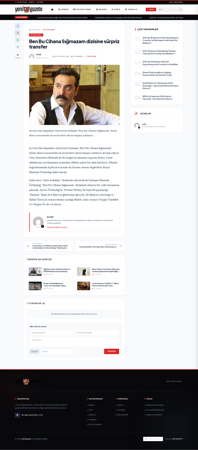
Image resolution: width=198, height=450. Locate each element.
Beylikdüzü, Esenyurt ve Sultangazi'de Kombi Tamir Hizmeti (115, 17)
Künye (31, 2)
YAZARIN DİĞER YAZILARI (57, 227)
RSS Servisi (122, 415)
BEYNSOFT (177, 439)
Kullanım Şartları (155, 410)
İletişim (40, 2)
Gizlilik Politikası (155, 405)
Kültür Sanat (49, 30)
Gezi (90, 410)
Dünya (91, 405)
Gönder (111, 351)
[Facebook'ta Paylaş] (17, 26)
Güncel (92, 415)
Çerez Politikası (154, 415)
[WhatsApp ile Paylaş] (17, 40)
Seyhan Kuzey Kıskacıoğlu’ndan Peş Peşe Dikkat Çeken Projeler (59, 17)
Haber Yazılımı (154, 439)
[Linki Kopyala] (17, 47)
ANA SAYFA (35, 30)
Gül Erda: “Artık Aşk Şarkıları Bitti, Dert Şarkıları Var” (166, 17)
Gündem (92, 420)
